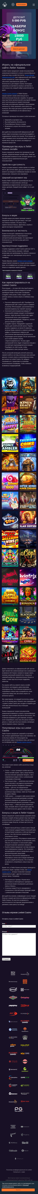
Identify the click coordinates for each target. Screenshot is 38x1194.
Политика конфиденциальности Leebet (19, 1170)
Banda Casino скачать (24, 742)
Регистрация (21, 4)
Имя (3, 923)
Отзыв (4, 931)
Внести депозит (19, 49)
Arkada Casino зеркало (9, 93)
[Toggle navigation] (33, 4)
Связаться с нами (19, 1172)
